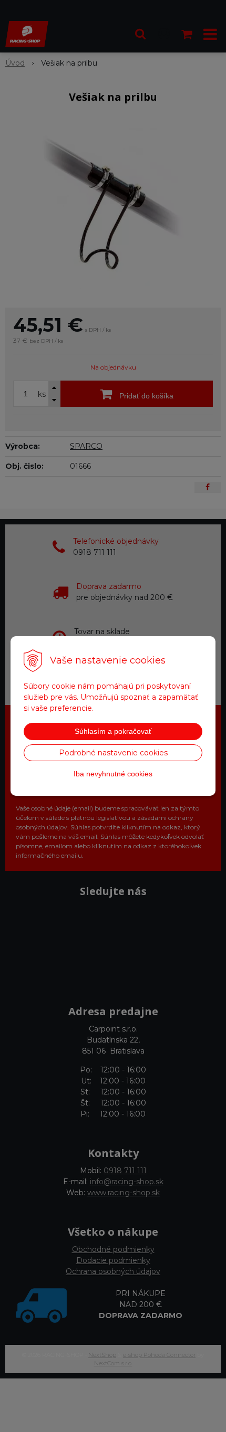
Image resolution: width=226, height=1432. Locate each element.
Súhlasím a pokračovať (113, 731)
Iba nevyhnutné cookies (113, 774)
